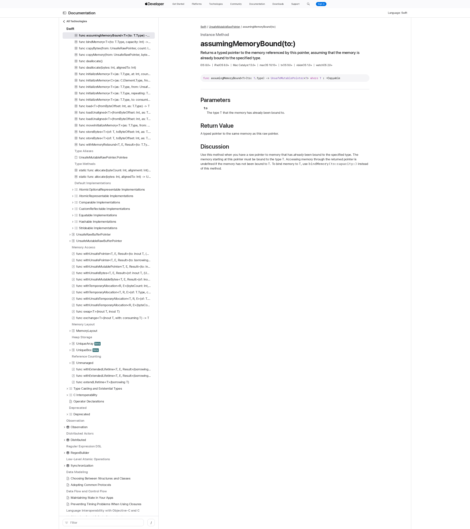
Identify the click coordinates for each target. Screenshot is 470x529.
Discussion (214, 146)
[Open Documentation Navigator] (64, 13)
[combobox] (105, 523)
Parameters (215, 100)
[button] (308, 4)
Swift (203, 26)
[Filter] (105, 522)
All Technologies (76, 21)
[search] (103, 522)
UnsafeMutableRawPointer (224, 26)
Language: (394, 12)
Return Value (217, 125)
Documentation (81, 13)
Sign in (321, 4)
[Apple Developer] (155, 4)
